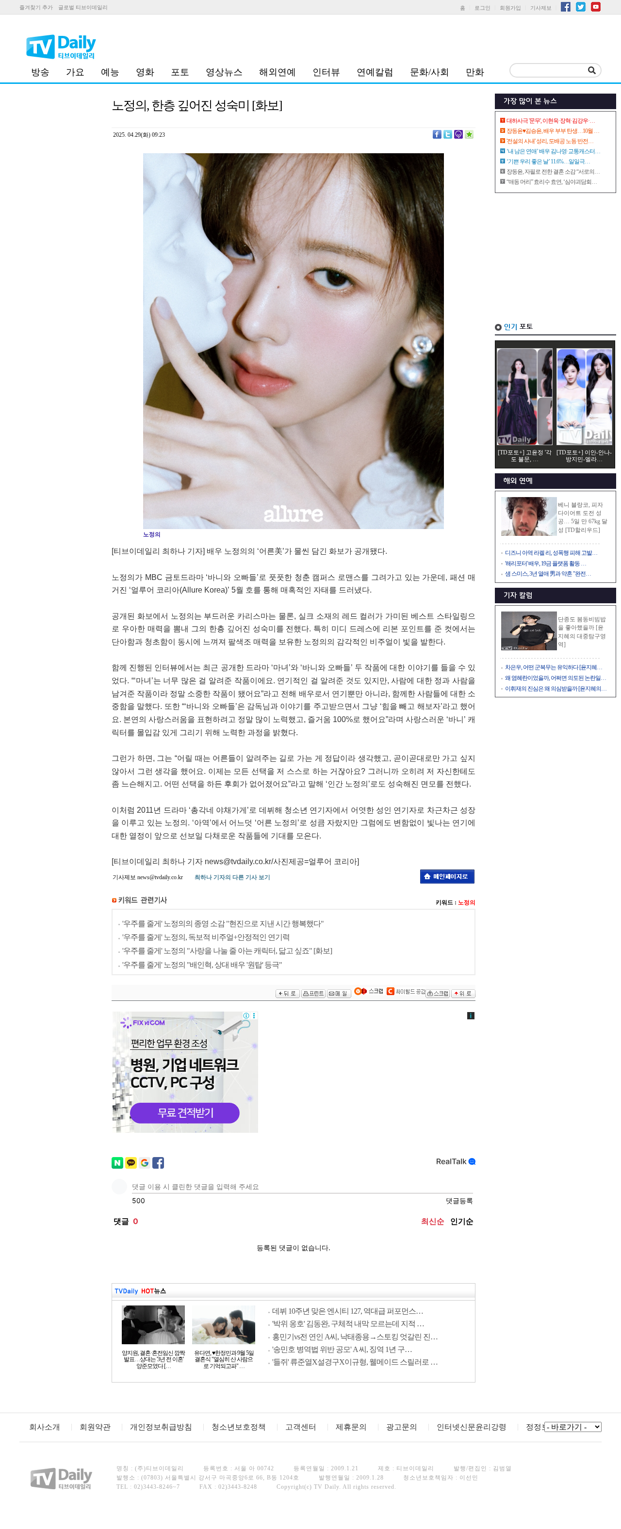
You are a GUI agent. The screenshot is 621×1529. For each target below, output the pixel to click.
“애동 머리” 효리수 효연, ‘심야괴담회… (552, 181)
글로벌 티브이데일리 (83, 7)
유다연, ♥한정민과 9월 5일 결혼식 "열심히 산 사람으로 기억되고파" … (224, 1360)
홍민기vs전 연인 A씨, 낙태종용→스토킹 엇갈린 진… (355, 1337)
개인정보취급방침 (161, 1427)
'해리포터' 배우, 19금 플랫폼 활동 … (545, 563)
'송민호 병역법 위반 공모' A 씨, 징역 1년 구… (342, 1349)
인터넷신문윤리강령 (472, 1427)
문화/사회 (429, 72)
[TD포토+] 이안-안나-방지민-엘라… (584, 456)
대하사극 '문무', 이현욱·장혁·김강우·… (551, 120)
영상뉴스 (224, 72)
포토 (180, 72)
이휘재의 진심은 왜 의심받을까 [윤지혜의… (555, 688)
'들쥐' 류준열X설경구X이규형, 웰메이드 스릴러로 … (355, 1362)
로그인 (482, 8)
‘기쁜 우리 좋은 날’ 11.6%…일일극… (548, 161)
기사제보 (541, 8)
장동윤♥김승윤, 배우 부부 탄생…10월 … (553, 131)
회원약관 (95, 1427)
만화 (475, 72)
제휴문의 (351, 1427)
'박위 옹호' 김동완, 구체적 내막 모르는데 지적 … (348, 1324)
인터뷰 (326, 72)
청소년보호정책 (239, 1427)
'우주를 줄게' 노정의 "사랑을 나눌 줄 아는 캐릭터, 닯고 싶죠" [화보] (227, 951)
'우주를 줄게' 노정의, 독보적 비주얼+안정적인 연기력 (206, 937)
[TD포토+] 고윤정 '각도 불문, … (525, 456)
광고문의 (401, 1427)
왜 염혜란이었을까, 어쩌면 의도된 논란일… (555, 678)
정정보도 (541, 1427)
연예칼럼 (375, 72)
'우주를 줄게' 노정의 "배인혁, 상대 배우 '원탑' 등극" (202, 965)
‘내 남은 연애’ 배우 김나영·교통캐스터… (553, 151)
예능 (110, 72)
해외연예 (277, 72)
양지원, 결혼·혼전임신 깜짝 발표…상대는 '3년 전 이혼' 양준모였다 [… (153, 1360)
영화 (145, 72)
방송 (40, 72)
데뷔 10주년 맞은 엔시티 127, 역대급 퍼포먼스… (347, 1311)
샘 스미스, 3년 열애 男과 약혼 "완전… (548, 573)
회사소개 (44, 1427)
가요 (75, 72)
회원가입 (510, 8)
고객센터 (300, 1427)
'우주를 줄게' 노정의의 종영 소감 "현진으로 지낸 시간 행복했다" (223, 923)
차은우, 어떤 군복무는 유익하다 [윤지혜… (553, 667)
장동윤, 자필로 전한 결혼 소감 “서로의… (553, 171)
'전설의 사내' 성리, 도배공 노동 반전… (550, 141)
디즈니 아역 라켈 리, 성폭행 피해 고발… (551, 552)
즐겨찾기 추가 (36, 7)
